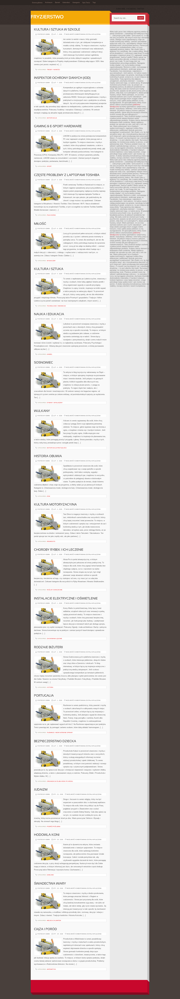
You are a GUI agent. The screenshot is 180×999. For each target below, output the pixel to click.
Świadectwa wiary (50, 883)
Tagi (94, 2)
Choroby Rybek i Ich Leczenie (58, 549)
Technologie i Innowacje (56, 306)
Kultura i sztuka (48, 269)
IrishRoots (51, 541)
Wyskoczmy (51, 260)
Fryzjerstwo (47, 17)
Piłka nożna (51, 215)
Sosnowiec (43, 362)
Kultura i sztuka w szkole (57, 29)
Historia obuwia (48, 456)
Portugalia (44, 695)
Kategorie (76, 2)
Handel (49, 354)
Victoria (50, 687)
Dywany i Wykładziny (55, 402)
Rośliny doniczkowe (54, 590)
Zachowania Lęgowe (54, 638)
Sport (49, 166)
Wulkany (42, 411)
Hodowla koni (46, 835)
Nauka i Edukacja (49, 314)
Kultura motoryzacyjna (55, 504)
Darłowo (50, 875)
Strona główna (37, 3)
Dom (48, 496)
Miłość (40, 224)
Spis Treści (86, 3)
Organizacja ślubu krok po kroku (60, 781)
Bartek (57, 2)
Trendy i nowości (53, 69)
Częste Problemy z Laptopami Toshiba (66, 175)
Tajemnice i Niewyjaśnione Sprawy (60, 732)
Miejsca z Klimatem (54, 920)
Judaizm (40, 789)
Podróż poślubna (53, 826)
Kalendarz (66, 2)
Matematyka (51, 969)
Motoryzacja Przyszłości (57, 448)
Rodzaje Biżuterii (48, 647)
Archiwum (48, 2)
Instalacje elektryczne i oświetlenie (66, 598)
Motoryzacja (52, 118)
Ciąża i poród (45, 929)
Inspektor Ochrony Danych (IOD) (62, 78)
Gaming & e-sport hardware (58, 126)
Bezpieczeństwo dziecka (55, 741)
